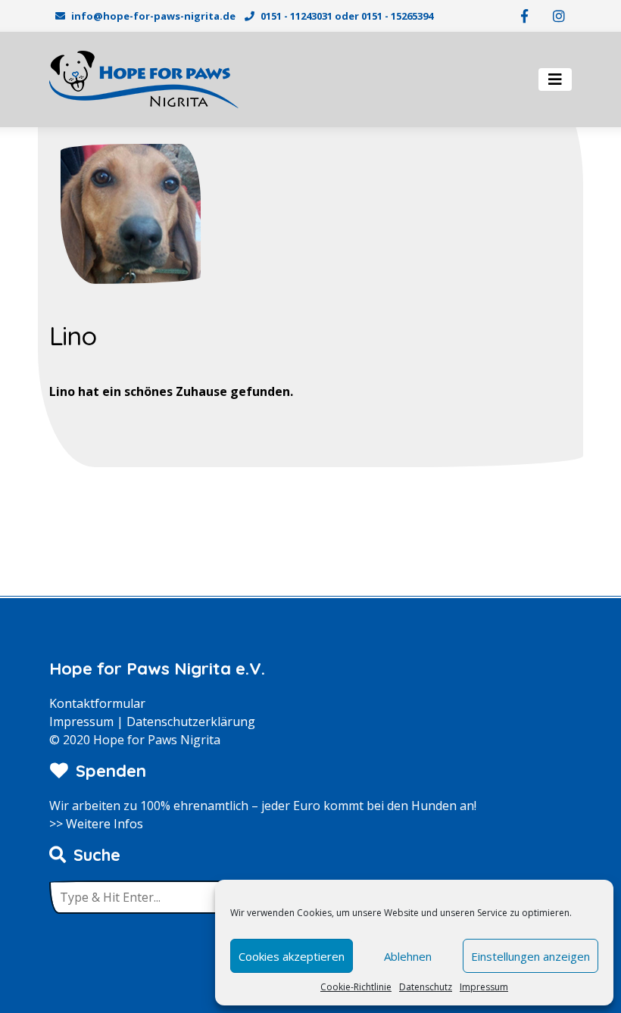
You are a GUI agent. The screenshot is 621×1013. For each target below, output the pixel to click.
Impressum (484, 986)
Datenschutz (425, 986)
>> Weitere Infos (96, 823)
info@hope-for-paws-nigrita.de (153, 16)
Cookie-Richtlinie (356, 986)
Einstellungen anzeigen (530, 956)
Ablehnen (408, 956)
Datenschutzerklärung (190, 721)
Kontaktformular (97, 703)
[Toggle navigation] (555, 79)
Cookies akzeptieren (292, 956)
